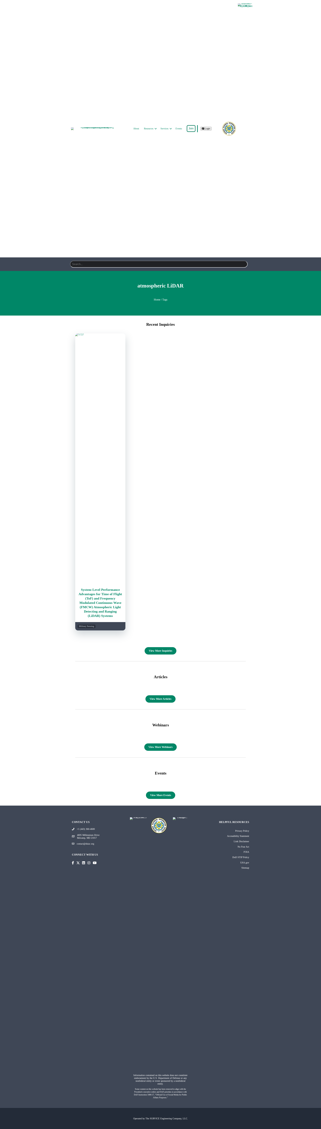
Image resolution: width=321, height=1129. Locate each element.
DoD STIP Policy (240, 857)
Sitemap (245, 867)
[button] (155, 128)
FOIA (246, 852)
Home (157, 299)
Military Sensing (86, 626)
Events (179, 128)
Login (207, 128)
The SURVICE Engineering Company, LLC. (166, 1118)
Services (164, 128)
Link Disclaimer (241, 841)
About (136, 128)
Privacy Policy (242, 830)
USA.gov (244, 862)
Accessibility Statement (238, 836)
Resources (148, 128)
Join (191, 128)
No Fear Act (243, 846)
